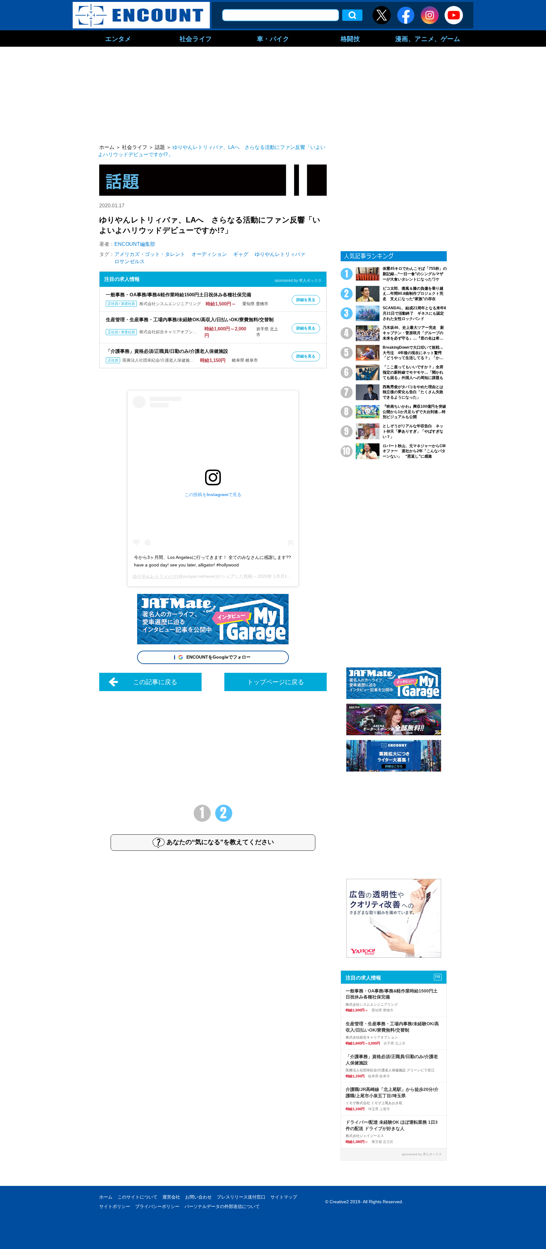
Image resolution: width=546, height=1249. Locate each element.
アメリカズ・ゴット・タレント (149, 254)
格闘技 (350, 38)
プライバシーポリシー (157, 1206)
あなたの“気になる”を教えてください (220, 841)
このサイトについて (137, 1197)
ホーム (105, 1197)
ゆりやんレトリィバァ (280, 254)
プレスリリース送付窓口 (241, 1197)
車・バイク (273, 38)
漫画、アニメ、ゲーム (427, 38)
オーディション (209, 254)
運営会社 (171, 1197)
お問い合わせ (198, 1197)
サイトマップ (283, 1197)
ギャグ (240, 254)
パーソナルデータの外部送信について (222, 1206)
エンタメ (118, 38)
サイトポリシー (114, 1206)
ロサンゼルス (129, 261)
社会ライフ (195, 38)
